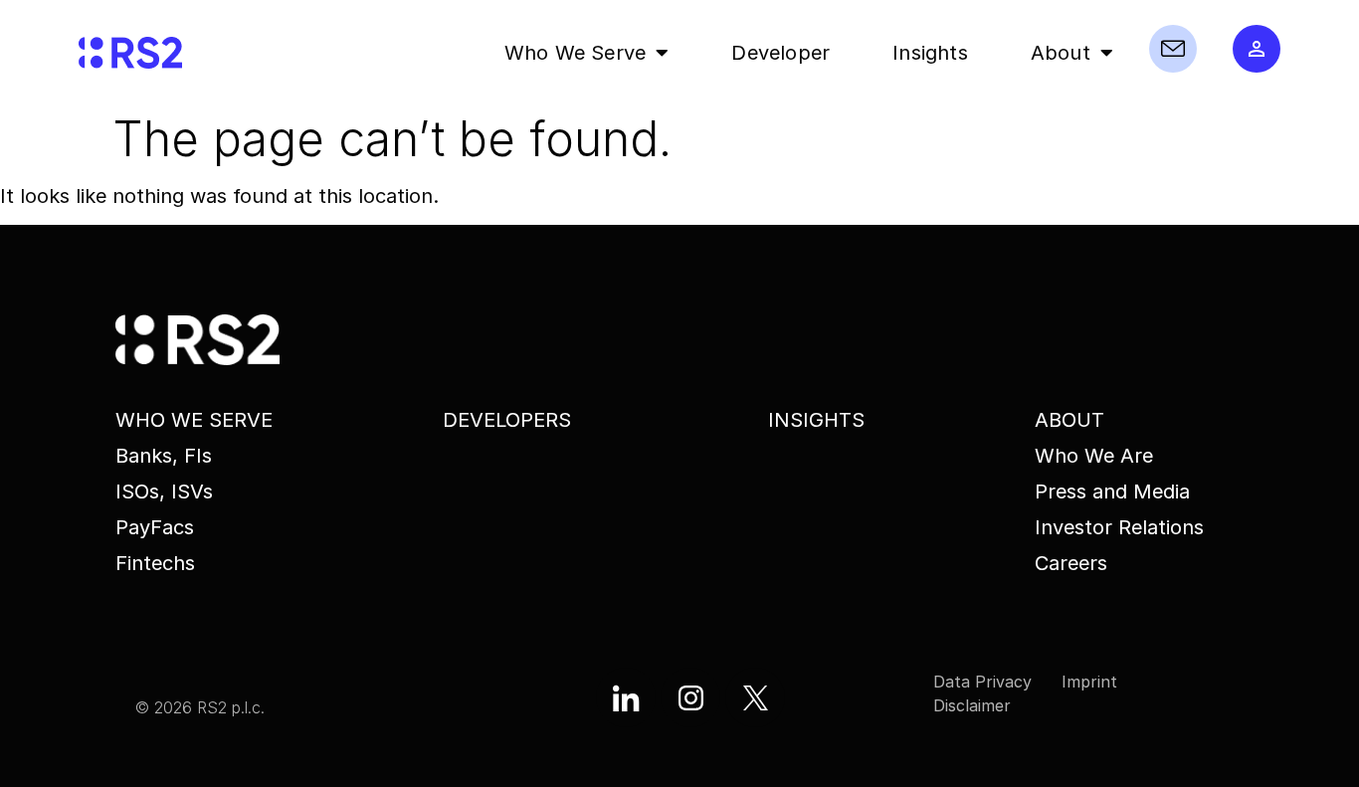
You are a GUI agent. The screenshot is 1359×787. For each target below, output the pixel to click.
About (1060, 53)
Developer (780, 53)
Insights (930, 53)
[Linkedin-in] (626, 697)
